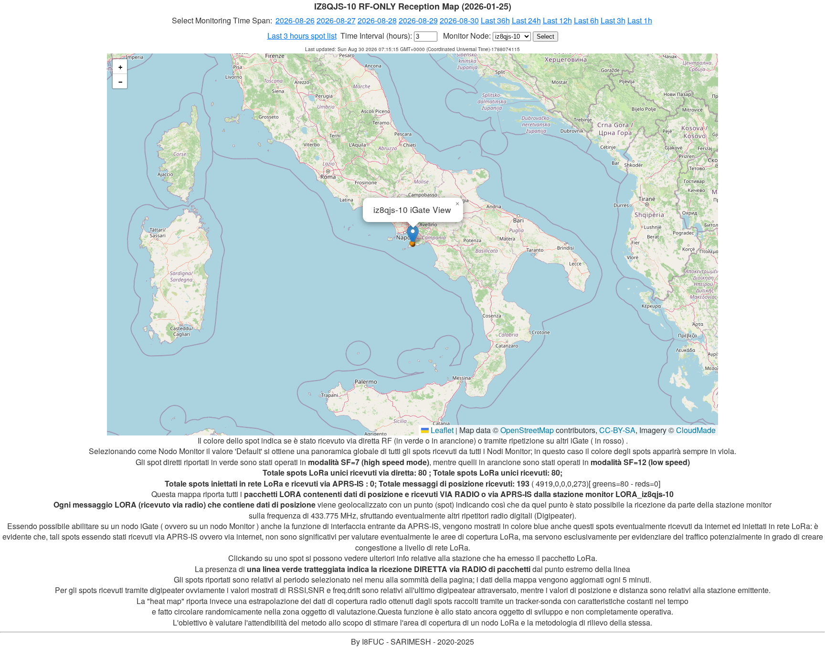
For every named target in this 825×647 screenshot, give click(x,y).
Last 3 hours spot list (302, 35)
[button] (413, 234)
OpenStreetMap (527, 429)
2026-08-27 (336, 20)
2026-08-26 (295, 20)
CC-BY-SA (617, 429)
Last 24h (526, 20)
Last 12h (557, 20)
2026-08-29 (418, 20)
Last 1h (639, 20)
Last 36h (495, 20)
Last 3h (613, 20)
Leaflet (441, 429)
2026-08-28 (377, 20)
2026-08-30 (459, 20)
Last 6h (586, 20)
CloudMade (696, 429)
